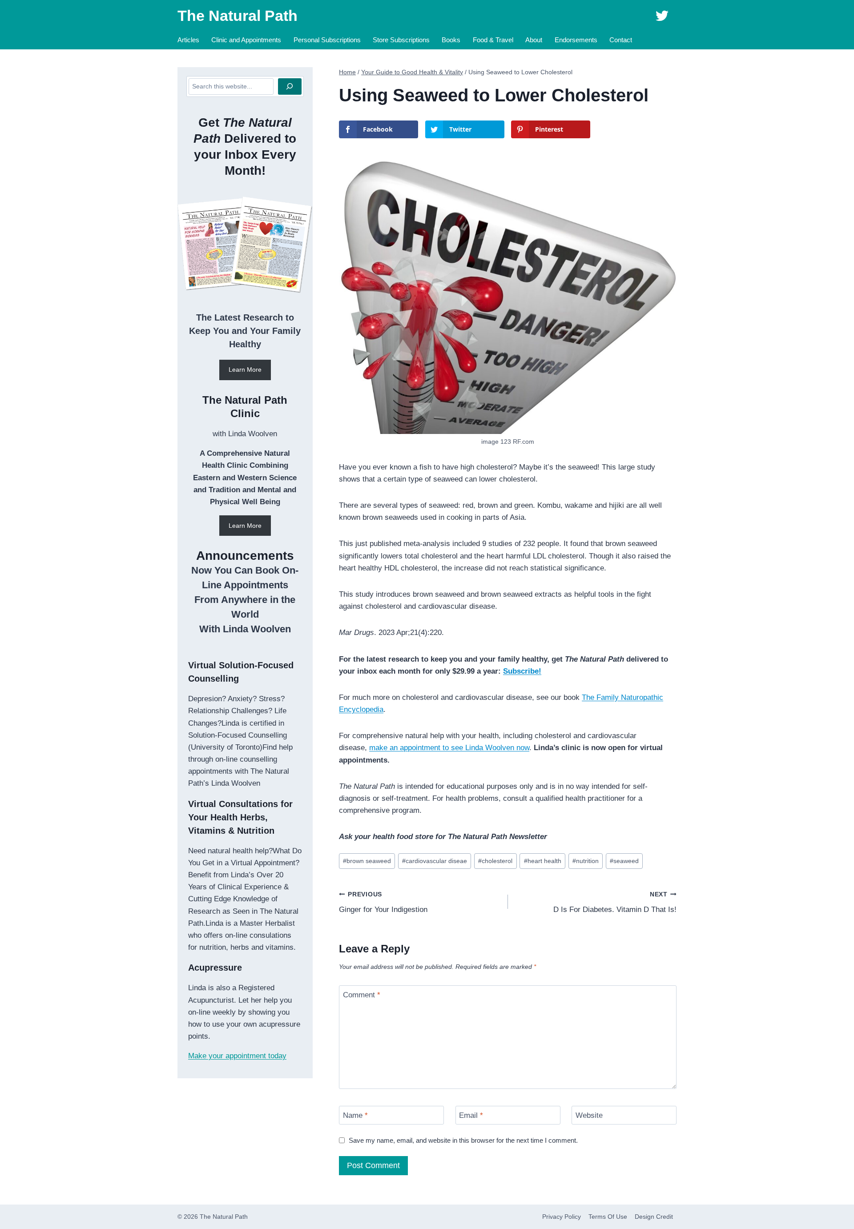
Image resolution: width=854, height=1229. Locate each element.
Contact (620, 40)
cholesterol (495, 861)
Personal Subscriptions (327, 40)
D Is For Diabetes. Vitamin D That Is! (615, 902)
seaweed (624, 861)
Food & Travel (493, 40)
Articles (188, 40)
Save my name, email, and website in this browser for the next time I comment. (463, 1140)
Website (589, 1115)
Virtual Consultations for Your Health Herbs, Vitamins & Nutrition (240, 817)
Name (355, 1115)
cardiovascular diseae (434, 861)
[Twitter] (662, 15)
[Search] (290, 86)
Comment (361, 995)
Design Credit (654, 1216)
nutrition (585, 861)
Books (451, 40)
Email (471, 1115)
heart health (542, 861)
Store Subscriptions (401, 40)
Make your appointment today (237, 1056)
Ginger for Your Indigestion (383, 902)
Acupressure (215, 967)
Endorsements (576, 40)
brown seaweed (367, 861)
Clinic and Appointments (246, 40)
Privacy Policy (561, 1216)
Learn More (245, 369)
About (533, 40)
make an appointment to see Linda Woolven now (449, 747)
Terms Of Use (607, 1216)
